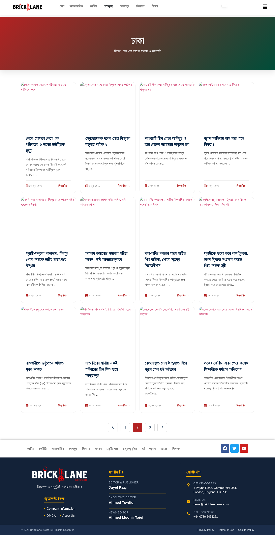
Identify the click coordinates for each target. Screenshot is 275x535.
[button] (77, 6)
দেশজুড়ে (108, 6)
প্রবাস (152, 448)
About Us (68, 515)
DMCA (51, 515)
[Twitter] (234, 448)
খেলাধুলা (73, 448)
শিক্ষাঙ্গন (176, 448)
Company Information (61, 508)
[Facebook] (225, 448)
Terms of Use (226, 529)
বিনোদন (140, 6)
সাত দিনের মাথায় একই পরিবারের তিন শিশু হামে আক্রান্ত (101, 369)
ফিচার (155, 6)
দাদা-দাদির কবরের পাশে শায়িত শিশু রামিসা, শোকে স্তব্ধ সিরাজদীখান (165, 259)
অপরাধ (98, 448)
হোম (62, 6)
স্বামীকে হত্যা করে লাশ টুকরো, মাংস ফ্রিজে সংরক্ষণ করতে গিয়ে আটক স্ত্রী (226, 259)
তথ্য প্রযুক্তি (130, 448)
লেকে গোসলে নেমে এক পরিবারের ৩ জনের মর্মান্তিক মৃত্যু (45, 144)
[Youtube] (244, 448)
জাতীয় (93, 6)
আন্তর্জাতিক (76, 6)
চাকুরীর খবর (112, 448)
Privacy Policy (205, 529)
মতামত (163, 448)
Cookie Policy (246, 529)
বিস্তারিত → (64, 185)
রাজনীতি (42, 448)
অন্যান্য (124, 6)
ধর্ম (143, 448)
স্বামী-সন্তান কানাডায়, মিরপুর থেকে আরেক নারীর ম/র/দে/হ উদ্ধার (47, 259)
